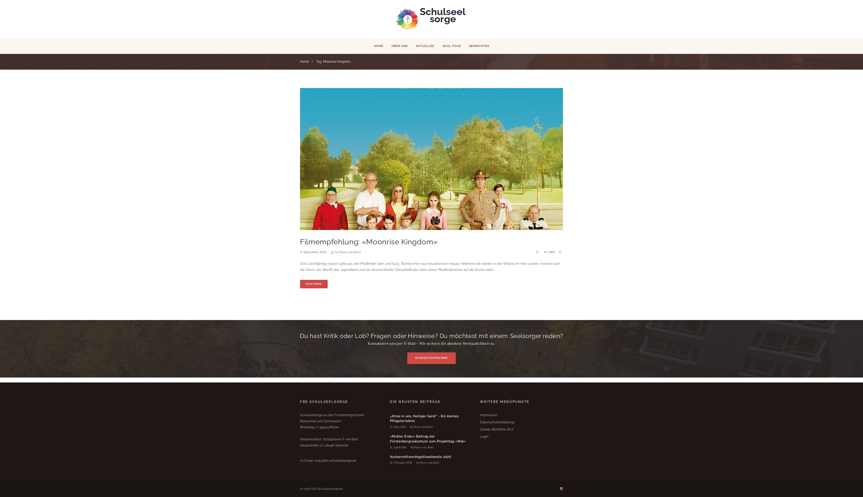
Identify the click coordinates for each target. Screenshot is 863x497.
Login (484, 437)
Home (378, 46)
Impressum (488, 415)
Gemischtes (479, 46)
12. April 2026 (398, 447)
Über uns (399, 46)
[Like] (560, 252)
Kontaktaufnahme (431, 358)
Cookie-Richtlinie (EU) (496, 429)
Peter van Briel (350, 252)
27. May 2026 (398, 427)
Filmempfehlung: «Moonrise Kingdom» (369, 241)
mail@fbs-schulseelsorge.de (335, 460)
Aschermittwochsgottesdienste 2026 (420, 457)
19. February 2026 (401, 462)
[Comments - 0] (537, 252)
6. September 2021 (313, 252)
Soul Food (452, 46)
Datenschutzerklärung (497, 422)
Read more (314, 284)
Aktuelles (425, 46)
